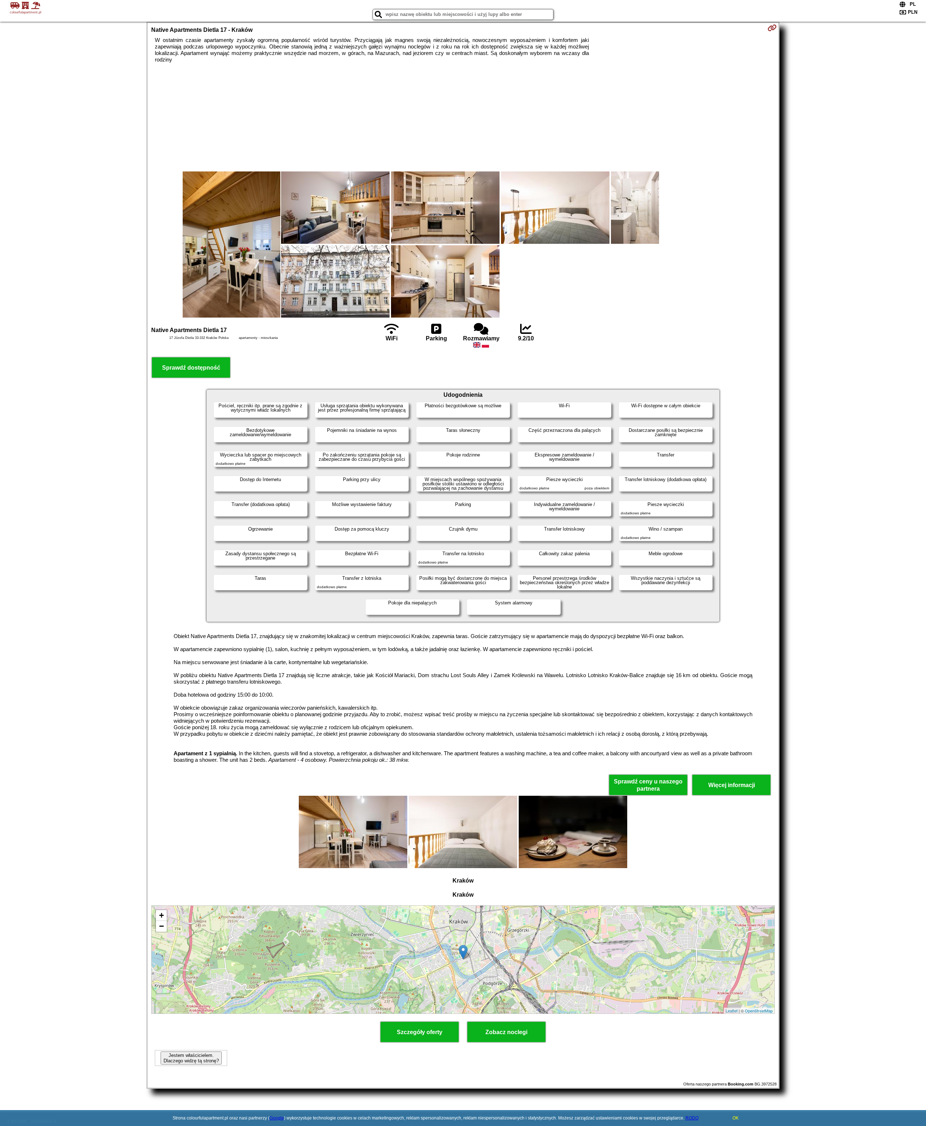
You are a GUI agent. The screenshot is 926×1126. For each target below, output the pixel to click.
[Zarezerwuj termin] (772, 28)
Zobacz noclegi (506, 1032)
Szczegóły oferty (419, 1032)
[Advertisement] (463, 117)
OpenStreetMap (759, 1011)
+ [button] (161, 915)
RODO (691, 1118)
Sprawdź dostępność (191, 368)
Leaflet (732, 1011)
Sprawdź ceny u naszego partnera (648, 784)
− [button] (161, 926)
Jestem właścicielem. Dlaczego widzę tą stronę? (191, 1058)
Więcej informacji (731, 785)
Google (276, 1118)
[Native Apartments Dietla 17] (231, 245)
